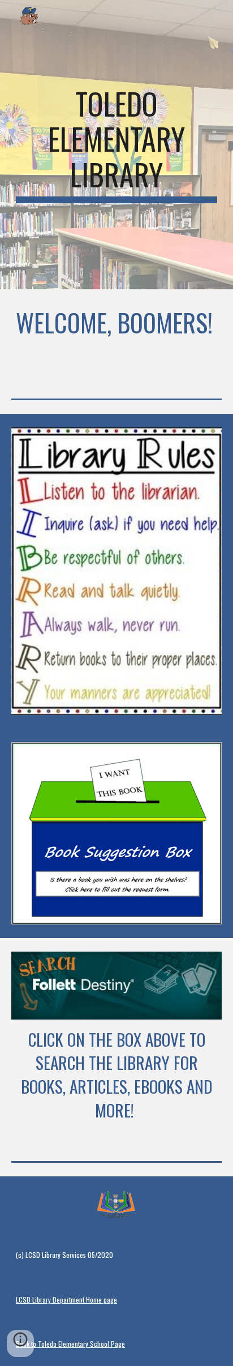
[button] (20, 1343)
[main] (116, 145)
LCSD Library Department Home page (66, 1299)
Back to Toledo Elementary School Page (70, 1343)
